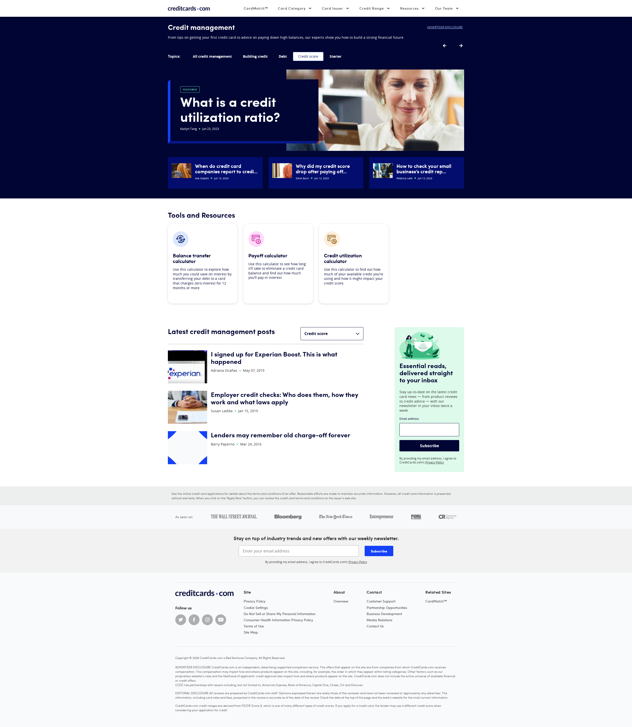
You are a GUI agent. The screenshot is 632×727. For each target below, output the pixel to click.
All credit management (212, 56)
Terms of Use (254, 626)
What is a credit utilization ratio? (230, 109)
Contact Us (375, 626)
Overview (341, 601)
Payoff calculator (267, 255)
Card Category (292, 8)
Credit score (308, 56)
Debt (283, 56)
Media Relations (379, 620)
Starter (335, 56)
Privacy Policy (434, 462)
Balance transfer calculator (192, 258)
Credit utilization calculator (343, 258)
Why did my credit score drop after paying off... (323, 168)
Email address (409, 419)
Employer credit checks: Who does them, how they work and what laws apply (284, 398)
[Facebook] (194, 619)
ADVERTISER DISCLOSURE (445, 27)
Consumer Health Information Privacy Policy (278, 620)
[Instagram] (207, 619)
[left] (444, 45)
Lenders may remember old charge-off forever (280, 434)
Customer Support (381, 601)
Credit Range (371, 8)
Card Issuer (332, 8)
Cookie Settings (256, 607)
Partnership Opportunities (387, 607)
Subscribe (429, 445)
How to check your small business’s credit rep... (423, 168)
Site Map (251, 632)
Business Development (384, 613)
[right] (461, 45)
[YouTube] (220, 619)
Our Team (444, 8)
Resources (409, 8)
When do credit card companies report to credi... (226, 168)
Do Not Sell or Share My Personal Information (280, 613)
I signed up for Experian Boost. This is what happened (274, 357)
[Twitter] (180, 619)
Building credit (255, 56)
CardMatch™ (256, 8)
